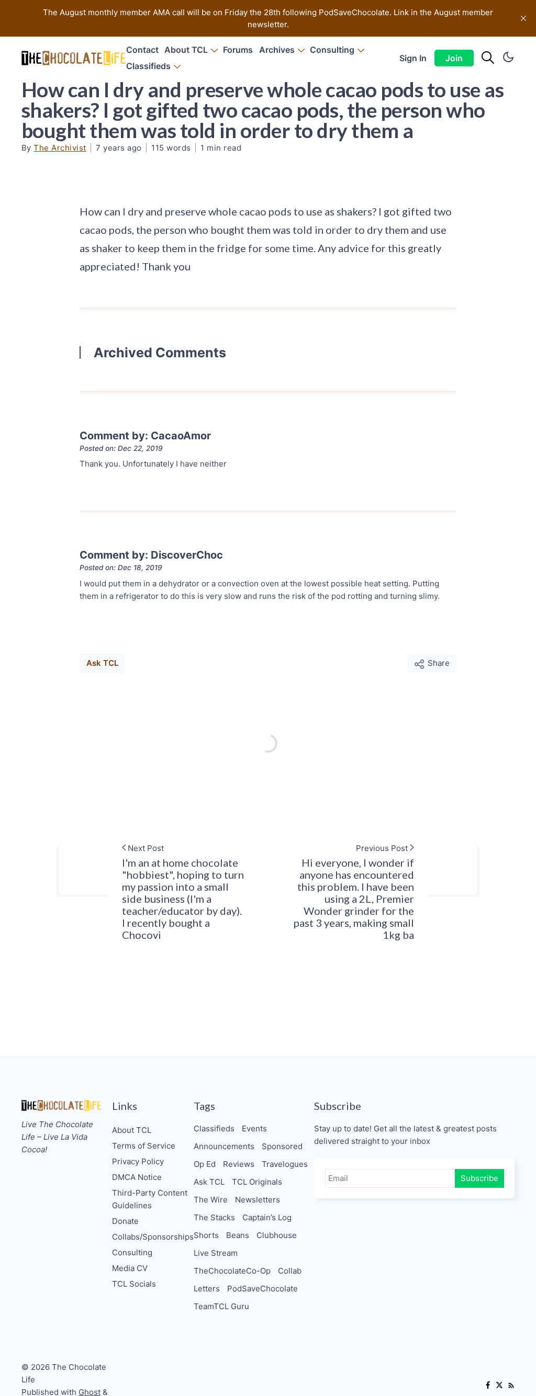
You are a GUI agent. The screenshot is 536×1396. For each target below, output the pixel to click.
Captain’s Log (267, 1217)
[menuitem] (142, 50)
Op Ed (205, 1164)
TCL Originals (257, 1182)
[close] (523, 18)
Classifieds (148, 66)
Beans (237, 1235)
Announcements (224, 1146)
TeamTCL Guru (221, 1306)
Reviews (238, 1164)
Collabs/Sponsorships (153, 1237)
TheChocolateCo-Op (232, 1271)
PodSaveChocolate (262, 1288)
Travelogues (285, 1164)
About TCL (186, 49)
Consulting (332, 49)
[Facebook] (488, 1386)
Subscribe (479, 1178)
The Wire (211, 1200)
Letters (207, 1288)
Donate (125, 1221)
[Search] (488, 58)
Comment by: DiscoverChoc (151, 555)
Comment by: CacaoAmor (145, 435)
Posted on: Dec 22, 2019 (121, 448)
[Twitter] (499, 1386)
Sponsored (282, 1146)
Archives (277, 49)
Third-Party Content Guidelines (149, 1199)
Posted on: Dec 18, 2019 (121, 567)
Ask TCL (102, 663)
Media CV (130, 1268)
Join (454, 58)
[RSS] (511, 1386)
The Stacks (214, 1217)
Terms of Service (143, 1146)
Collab (290, 1271)
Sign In (413, 58)
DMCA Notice (137, 1177)
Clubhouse (276, 1235)
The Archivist (60, 148)
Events (254, 1128)
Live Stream (216, 1253)
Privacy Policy (138, 1161)
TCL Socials (134, 1284)
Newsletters (257, 1200)
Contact (142, 49)
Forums (238, 49)
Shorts (206, 1235)
